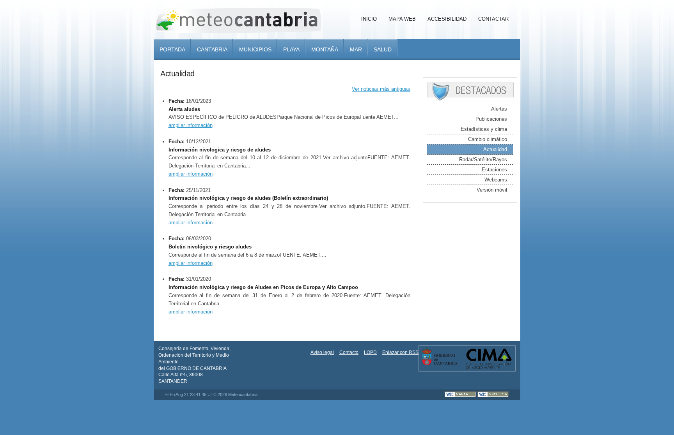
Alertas (499, 109)
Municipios (255, 49)
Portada (172, 49)
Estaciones (494, 170)
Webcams (495, 180)
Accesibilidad (446, 19)
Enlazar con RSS (400, 352)
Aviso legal (322, 352)
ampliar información (190, 125)
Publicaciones (491, 119)
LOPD (370, 352)
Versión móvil (492, 190)
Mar (356, 49)
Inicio (369, 19)
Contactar (493, 19)
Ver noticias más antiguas (381, 89)
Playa (291, 49)
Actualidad (495, 149)
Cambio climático (487, 139)
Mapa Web (402, 19)
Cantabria (212, 49)
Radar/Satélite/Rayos (483, 159)
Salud (383, 49)
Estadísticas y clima (484, 129)
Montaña (324, 49)
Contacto (348, 352)
